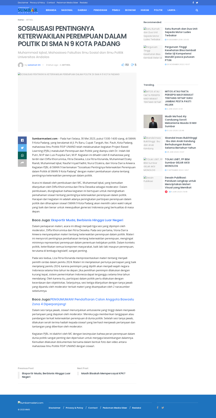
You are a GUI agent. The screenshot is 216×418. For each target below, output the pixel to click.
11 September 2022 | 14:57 (177, 170)
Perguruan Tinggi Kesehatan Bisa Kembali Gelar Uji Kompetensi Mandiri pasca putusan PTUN (180, 53)
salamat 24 (34, 64)
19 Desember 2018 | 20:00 (177, 39)
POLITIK (158, 10)
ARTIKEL (29, 19)
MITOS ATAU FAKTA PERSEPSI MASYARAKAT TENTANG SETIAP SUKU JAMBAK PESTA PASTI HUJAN (179, 98)
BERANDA (51, 10)
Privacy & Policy (37, 2)
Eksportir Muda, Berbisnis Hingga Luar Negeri (87, 220)
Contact (51, 2)
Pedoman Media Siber (67, 2)
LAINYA (171, 10)
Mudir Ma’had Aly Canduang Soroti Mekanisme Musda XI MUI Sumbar (180, 121)
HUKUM (145, 10)
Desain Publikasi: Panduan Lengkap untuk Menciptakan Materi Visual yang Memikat (180, 182)
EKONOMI (130, 10)
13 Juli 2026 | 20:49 (175, 130)
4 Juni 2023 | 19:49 (179, 191)
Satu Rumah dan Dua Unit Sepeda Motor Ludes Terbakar (181, 32)
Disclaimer (23, 2)
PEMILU (116, 10)
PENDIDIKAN (100, 10)
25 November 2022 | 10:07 (178, 64)
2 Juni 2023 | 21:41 (174, 109)
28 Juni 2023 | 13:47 (175, 152)
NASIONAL (67, 10)
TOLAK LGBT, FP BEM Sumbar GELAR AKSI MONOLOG (177, 163)
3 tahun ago (52, 64)
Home (21, 19)
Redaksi (84, 2)
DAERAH (82, 10)
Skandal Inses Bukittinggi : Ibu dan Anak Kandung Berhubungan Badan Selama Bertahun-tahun (181, 142)
